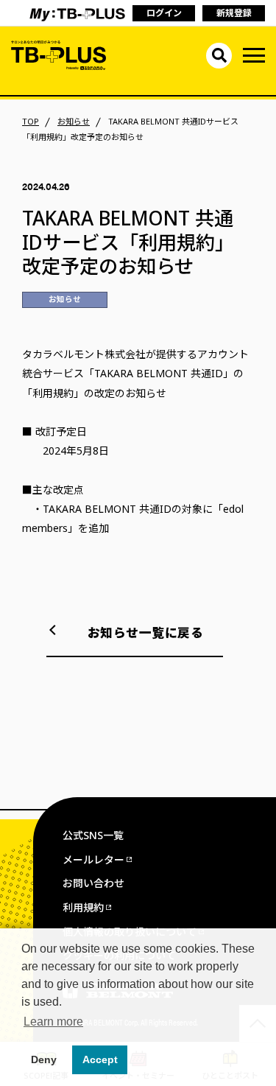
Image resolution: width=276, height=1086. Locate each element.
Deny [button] (44, 1059)
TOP (30, 121)
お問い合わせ (93, 883)
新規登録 (234, 13)
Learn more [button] (53, 1021)
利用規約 (83, 907)
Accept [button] (100, 1059)
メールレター (93, 859)
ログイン (164, 13)
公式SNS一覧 (93, 835)
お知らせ (73, 121)
